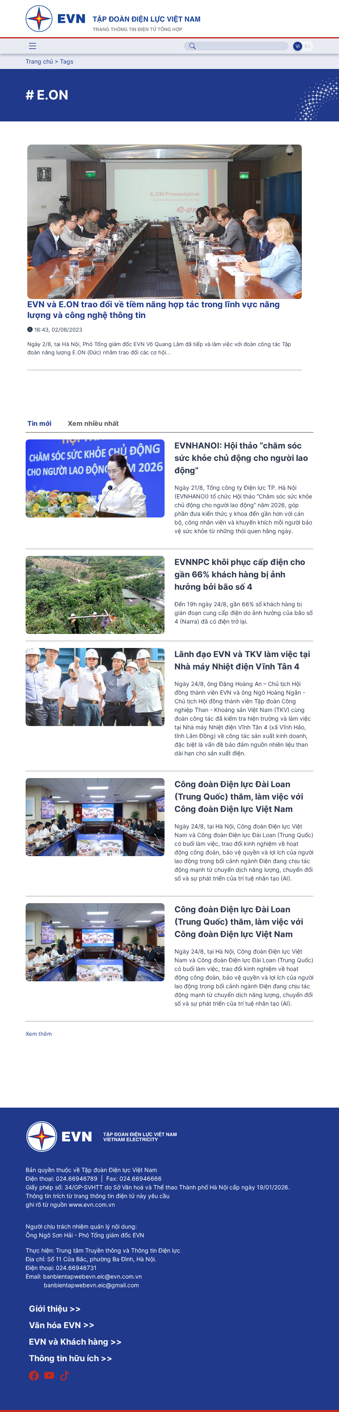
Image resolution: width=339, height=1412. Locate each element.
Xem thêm (39, 1033)
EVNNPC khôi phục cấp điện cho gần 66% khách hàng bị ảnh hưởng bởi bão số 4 (239, 574)
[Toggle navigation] (33, 46)
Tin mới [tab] (39, 423)
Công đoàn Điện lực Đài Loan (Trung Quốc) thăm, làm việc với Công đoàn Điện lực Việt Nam (238, 796)
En (307, 46)
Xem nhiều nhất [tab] (93, 423)
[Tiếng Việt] (113, 18)
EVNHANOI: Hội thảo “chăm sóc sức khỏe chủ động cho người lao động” (241, 458)
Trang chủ (39, 61)
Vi (297, 46)
